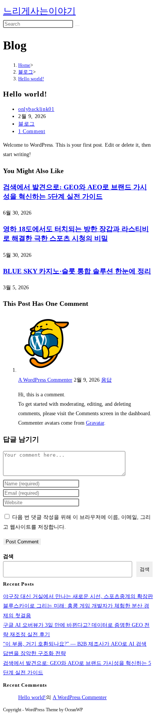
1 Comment (31, 131)
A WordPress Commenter (45, 380)
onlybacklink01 (36, 109)
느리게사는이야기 (39, 11)
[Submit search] (77, 25)
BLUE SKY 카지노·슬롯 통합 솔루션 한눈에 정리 (77, 271)
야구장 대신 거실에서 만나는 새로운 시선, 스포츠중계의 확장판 (78, 596)
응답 (106, 380)
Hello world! (31, 78)
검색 (8, 556)
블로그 (26, 124)
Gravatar (95, 423)
